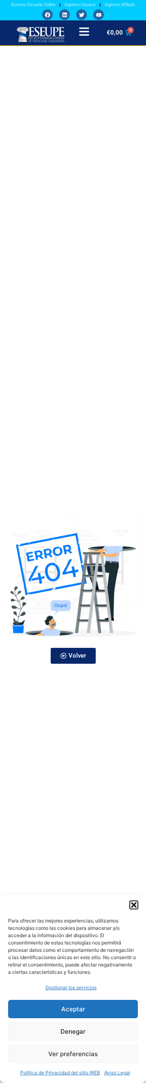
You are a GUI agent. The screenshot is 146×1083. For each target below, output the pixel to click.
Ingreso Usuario (80, 4)
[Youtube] (98, 14)
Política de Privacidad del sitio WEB (60, 1073)
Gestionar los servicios (71, 987)
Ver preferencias (73, 1054)
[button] (134, 905)
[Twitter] (81, 14)
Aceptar (73, 1009)
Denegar (73, 1031)
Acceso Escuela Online (33, 4)
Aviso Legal (117, 1073)
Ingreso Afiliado (120, 4)
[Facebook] (47, 14)
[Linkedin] (64, 14)
